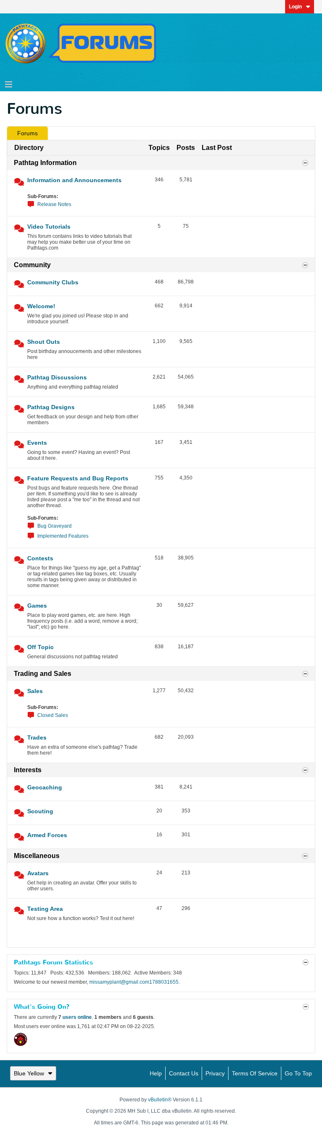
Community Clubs (52, 282)
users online (77, 1017)
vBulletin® (159, 1100)
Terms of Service (255, 1073)
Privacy (215, 1073)
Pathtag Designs (51, 407)
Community (32, 264)
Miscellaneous (37, 855)
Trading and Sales (42, 673)
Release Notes (54, 204)
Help (156, 1073)
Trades (37, 737)
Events (37, 442)
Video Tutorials (48, 226)
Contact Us (183, 1073)
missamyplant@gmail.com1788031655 (134, 982)
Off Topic (40, 647)
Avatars (38, 873)
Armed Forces (47, 835)
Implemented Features (62, 536)
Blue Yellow (29, 1073)
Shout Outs (43, 341)
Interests (28, 769)
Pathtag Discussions (57, 377)
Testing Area (45, 908)
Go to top (298, 1073)
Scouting (40, 811)
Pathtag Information (45, 162)
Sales (35, 691)
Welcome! (41, 306)
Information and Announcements (74, 180)
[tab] (27, 133)
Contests (40, 558)
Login (295, 7)
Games (37, 605)
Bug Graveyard (54, 526)
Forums (27, 133)
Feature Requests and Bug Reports (77, 478)
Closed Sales (52, 715)
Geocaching (44, 787)
